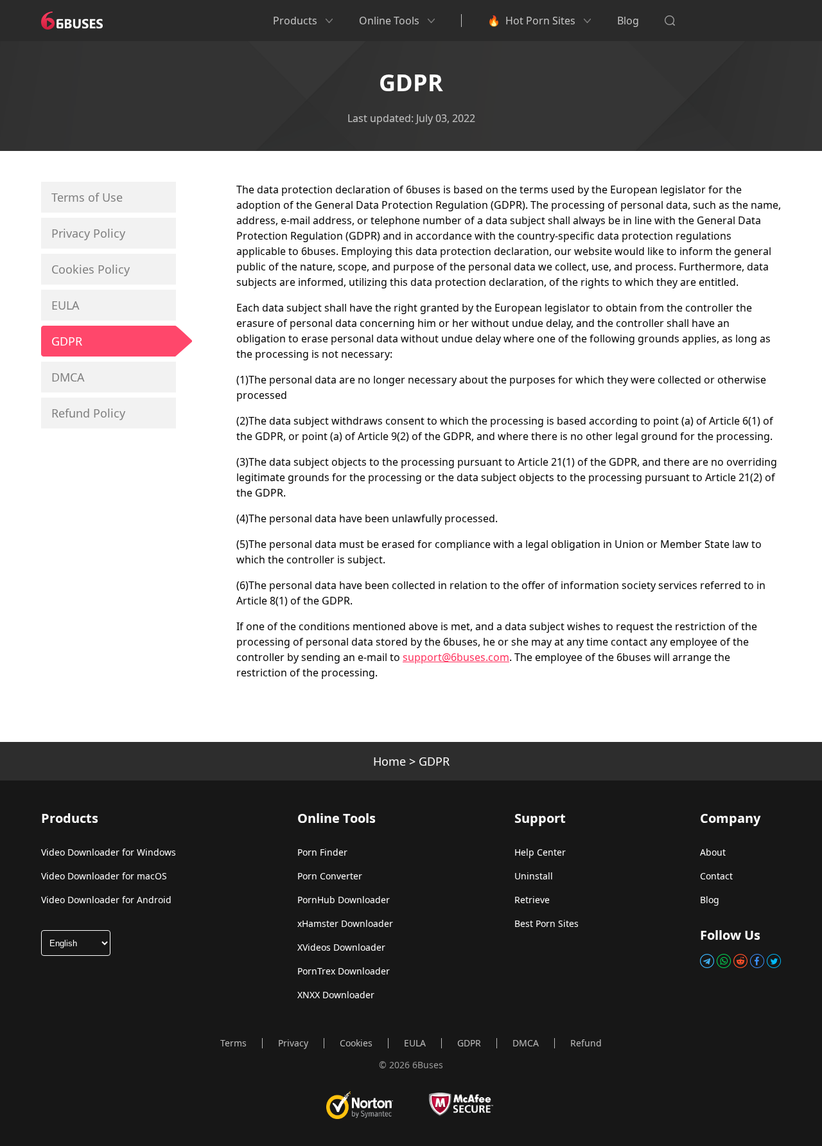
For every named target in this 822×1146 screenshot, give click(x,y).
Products (295, 20)
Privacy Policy (88, 233)
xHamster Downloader (345, 923)
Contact (716, 876)
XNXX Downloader (335, 995)
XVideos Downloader (341, 947)
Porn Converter (329, 876)
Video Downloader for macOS (104, 876)
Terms (233, 1043)
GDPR (66, 341)
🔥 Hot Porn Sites (531, 20)
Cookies (356, 1043)
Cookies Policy (90, 269)
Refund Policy (88, 413)
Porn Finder (322, 852)
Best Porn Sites (546, 923)
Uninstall (533, 876)
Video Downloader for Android (106, 900)
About (713, 852)
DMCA (68, 377)
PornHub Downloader (343, 900)
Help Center (540, 852)
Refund (586, 1043)
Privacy (293, 1043)
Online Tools (389, 20)
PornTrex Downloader (343, 971)
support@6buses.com (456, 657)
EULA (65, 305)
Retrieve (532, 900)
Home (389, 761)
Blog (628, 20)
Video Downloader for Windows (108, 852)
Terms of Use (87, 197)
